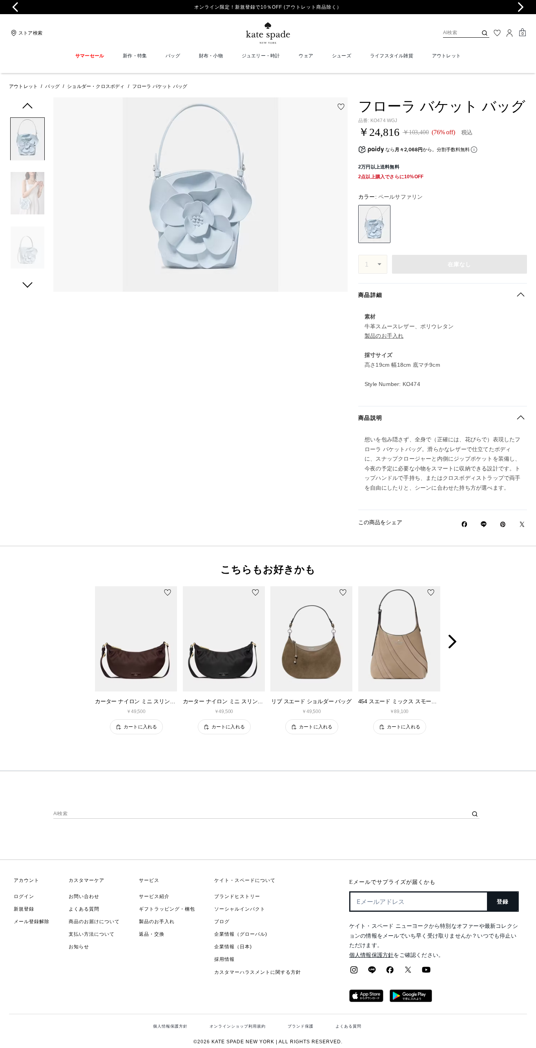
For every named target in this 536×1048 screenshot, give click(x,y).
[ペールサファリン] (374, 224)
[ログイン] (509, 33)
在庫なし (460, 264)
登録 (503, 901)
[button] (27, 140)
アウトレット (23, 86)
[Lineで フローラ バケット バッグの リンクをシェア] (484, 524)
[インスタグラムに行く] (354, 972)
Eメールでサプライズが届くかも (392, 882)
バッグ (52, 86)
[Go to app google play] (411, 1000)
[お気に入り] (497, 33)
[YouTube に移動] (426, 972)
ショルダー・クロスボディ (95, 86)
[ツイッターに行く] (408, 972)
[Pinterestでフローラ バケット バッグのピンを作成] (503, 524)
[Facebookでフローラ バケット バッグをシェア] (464, 524)
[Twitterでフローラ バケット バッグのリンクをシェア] (522, 524)
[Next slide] (520, 7)
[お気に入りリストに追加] (341, 107)
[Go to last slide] (15, 7)
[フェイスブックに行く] (390, 972)
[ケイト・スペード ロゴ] (268, 33)
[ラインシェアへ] (372, 972)
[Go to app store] (366, 1000)
